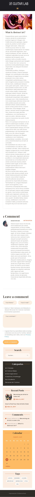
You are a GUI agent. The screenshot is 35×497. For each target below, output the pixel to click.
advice (10, 478)
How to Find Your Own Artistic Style (17, 404)
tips (17, 484)
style (26, 481)
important (10, 481)
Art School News (11, 371)
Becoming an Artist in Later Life (21, 395)
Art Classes (9, 368)
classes (24, 478)
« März (7, 466)
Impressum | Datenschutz (17, 493)
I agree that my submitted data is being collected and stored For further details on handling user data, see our (18, 334)
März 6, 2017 (20, 399)
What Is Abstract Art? (15, 424)
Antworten (27, 220)
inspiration (19, 481)
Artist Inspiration (11, 374)
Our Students (10, 379)
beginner (17, 478)
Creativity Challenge (12, 377)
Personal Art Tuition (12, 382)
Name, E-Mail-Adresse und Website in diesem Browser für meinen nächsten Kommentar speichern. (17, 310)
